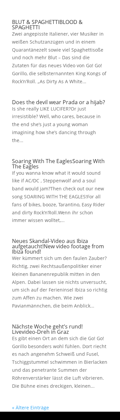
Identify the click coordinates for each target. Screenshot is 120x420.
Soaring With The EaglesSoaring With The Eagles (58, 163)
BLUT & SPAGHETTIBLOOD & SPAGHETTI (47, 24)
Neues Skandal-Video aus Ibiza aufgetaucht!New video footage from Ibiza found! (58, 246)
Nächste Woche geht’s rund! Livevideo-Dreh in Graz (47, 329)
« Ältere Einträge (30, 407)
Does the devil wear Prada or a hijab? (58, 102)
